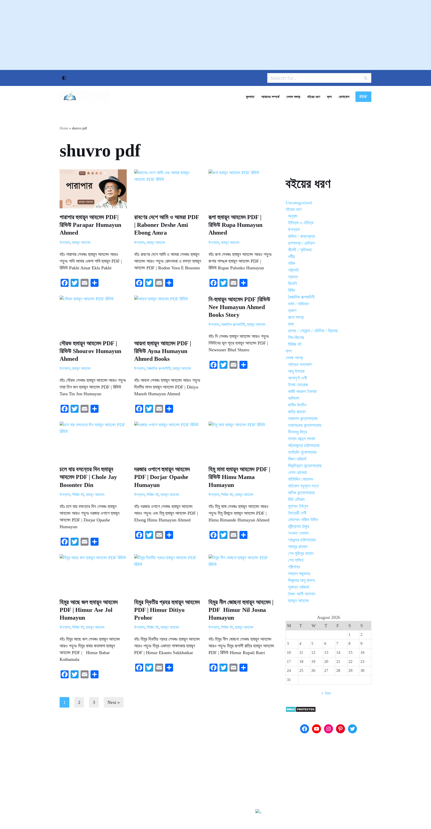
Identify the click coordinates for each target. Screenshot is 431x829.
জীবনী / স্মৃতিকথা (300, 249)
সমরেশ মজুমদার (299, 573)
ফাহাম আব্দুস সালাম (301, 438)
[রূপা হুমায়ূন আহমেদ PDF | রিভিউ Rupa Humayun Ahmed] (242, 188)
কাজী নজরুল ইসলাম (302, 391)
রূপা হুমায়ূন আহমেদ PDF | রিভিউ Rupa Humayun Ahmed (235, 225)
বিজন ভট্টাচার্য (297, 458)
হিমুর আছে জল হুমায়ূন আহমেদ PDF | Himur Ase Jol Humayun (89, 610)
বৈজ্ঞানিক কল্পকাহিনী (159, 368)
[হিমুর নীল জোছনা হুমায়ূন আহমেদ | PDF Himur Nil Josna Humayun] (242, 573)
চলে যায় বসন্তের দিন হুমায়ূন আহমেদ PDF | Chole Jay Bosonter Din (88, 477)
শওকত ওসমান (298, 533)
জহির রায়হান (297, 411)
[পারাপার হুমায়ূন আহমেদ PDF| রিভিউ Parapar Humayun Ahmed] (93, 188)
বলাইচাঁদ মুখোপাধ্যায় (302, 452)
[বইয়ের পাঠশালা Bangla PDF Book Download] (84, 96)
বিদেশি (292, 283)
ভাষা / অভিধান (298, 303)
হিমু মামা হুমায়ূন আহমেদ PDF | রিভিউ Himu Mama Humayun (239, 477)
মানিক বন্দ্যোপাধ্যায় (301, 492)
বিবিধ (291, 290)
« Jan (326, 692)
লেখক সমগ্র (293, 97)
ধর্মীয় (291, 256)
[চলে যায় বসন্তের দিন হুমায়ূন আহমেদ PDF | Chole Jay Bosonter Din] (93, 440)
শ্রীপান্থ (294, 566)
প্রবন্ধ (293, 276)
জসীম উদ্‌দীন (297, 405)
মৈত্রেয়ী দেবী (297, 512)
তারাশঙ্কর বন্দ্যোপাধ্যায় (304, 425)
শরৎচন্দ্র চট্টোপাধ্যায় (302, 539)
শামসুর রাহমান (298, 546)
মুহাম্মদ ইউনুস (298, 506)
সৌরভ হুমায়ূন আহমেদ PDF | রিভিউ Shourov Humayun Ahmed (90, 351)
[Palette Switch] (64, 78)
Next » (114, 702)
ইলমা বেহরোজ (298, 384)
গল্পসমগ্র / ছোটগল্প (301, 243)
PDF (363, 96)
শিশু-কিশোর (296, 337)
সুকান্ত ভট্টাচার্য (298, 587)
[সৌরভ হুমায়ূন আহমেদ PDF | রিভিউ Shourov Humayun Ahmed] (93, 315)
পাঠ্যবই (293, 270)
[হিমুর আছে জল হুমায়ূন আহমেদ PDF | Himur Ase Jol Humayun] (93, 573)
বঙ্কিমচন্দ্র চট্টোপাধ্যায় (304, 445)
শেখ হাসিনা (295, 560)
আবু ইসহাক (296, 371)
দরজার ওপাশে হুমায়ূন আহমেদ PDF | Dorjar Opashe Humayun (162, 477)
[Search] (365, 78)
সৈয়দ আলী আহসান (301, 593)
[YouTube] (316, 728)
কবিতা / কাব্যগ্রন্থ (301, 236)
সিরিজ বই (78, 494)
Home (64, 128)
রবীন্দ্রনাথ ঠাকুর (298, 526)
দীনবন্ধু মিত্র (297, 431)
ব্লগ (329, 97)
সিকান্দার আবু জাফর (301, 580)
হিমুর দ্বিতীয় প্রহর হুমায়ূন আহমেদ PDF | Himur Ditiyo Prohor (167, 610)
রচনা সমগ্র (296, 317)
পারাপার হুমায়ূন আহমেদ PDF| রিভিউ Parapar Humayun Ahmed (90, 225)
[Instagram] (328, 728)
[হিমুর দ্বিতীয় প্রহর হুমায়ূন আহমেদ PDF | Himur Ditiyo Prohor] (167, 573)
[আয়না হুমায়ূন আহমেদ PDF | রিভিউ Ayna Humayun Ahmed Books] (167, 315)
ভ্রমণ (292, 310)
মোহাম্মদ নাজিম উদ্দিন (303, 519)
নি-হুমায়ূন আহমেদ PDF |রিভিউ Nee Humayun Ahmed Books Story (239, 307)
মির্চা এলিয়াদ (296, 499)
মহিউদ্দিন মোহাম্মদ (300, 479)
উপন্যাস (65, 242)
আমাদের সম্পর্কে (270, 97)
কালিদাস (293, 398)
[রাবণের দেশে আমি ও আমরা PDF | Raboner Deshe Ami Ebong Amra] (167, 188)
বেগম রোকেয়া (297, 472)
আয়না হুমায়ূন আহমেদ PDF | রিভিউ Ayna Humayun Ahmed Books (162, 351)
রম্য (291, 324)
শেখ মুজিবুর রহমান (301, 553)
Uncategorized (299, 202)
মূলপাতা (250, 97)
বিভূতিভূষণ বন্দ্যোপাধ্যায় (305, 465)
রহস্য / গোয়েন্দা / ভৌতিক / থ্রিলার (312, 330)
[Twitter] (352, 728)
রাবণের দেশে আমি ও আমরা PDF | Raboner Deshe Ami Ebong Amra (166, 225)
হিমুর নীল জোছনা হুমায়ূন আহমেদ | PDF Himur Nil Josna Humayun (241, 610)
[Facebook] (304, 728)
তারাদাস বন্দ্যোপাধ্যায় (303, 418)
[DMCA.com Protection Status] (301, 710)
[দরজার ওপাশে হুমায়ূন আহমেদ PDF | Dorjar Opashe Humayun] (167, 440)
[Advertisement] (215, 35)
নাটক (291, 263)
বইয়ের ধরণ (313, 97)
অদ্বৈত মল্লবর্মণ (300, 364)
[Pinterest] (340, 728)
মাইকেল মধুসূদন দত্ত (303, 485)
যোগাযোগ (344, 97)
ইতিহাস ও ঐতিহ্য (301, 222)
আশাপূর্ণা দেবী (297, 378)
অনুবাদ (293, 216)
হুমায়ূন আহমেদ (81, 242)
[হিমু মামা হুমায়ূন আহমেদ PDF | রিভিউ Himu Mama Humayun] (242, 440)
